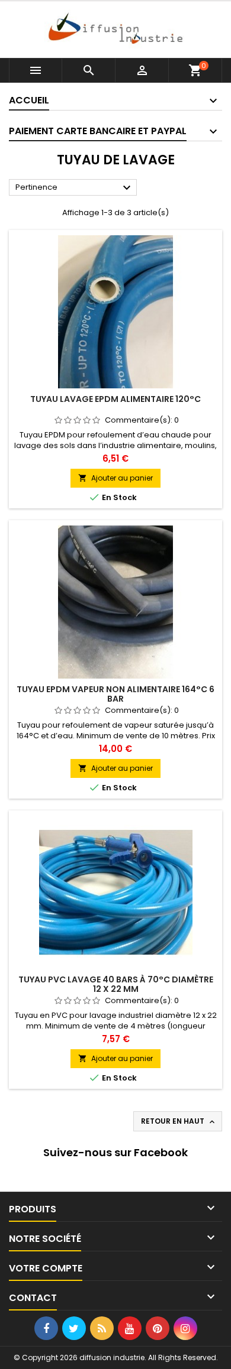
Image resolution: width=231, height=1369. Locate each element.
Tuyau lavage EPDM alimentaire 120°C (115, 399)
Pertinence (74, 188)
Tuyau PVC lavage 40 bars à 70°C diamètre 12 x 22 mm (115, 984)
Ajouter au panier (115, 478)
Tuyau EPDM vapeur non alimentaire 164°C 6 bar (115, 694)
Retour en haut (179, 1121)
